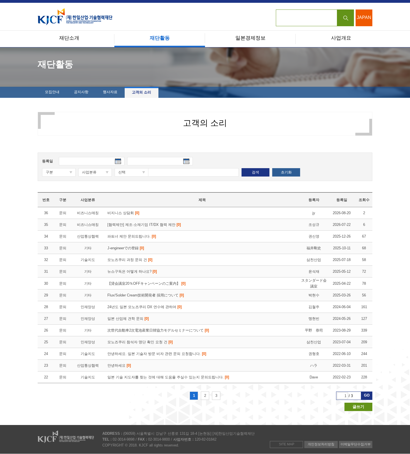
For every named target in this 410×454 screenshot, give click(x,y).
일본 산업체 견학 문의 (128, 319)
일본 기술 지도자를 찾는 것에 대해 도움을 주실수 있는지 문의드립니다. (168, 377)
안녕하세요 (119, 365)
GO (367, 395)
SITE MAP (286, 444)
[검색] (315, 17)
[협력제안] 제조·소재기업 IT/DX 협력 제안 (144, 225)
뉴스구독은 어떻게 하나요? (132, 271)
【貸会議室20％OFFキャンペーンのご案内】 (146, 283)
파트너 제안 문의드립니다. (131, 236)
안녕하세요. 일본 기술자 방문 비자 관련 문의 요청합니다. (156, 354)
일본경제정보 (250, 38)
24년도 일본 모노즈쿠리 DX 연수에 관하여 (144, 307)
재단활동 (160, 38)
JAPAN (364, 17)
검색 (345, 17)
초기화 (286, 172)
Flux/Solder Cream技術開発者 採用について (145, 295)
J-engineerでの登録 (125, 248)
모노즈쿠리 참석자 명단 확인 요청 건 (140, 342)
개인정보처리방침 (321, 444)
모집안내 (52, 92)
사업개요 (341, 38)
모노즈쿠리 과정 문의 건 (129, 260)
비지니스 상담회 (123, 213)
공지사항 (81, 92)
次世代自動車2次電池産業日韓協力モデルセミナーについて (158, 330)
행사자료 (110, 92)
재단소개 (69, 38)
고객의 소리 (141, 92)
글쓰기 (358, 406)
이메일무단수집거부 (356, 444)
